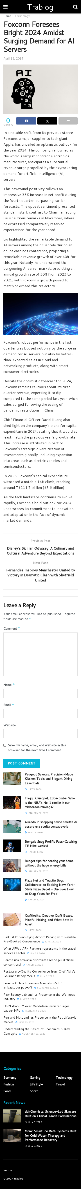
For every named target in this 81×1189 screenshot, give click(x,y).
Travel (60, 1084)
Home (7, 16)
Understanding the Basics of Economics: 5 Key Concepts (36, 1031)
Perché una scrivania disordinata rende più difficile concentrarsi (38, 962)
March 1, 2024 (36, 899)
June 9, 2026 (37, 953)
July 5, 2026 (34, 789)
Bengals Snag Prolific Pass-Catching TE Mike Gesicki (51, 843)
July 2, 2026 (34, 930)
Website (9, 725)
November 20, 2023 (33, 1033)
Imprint (8, 1170)
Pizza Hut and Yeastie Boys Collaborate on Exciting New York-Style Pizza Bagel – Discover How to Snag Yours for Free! (50, 887)
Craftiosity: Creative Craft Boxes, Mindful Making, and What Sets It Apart (49, 919)
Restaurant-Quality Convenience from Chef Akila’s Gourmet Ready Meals (39, 973)
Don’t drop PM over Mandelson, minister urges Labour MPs (36, 1008)
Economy (9, 1077)
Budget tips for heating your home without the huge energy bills (49, 863)
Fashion (8, 1084)
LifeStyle (36, 1084)
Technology (22, 16)
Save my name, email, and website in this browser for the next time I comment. (37, 747)
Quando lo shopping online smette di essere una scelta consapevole (51, 824)
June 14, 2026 (52, 941)
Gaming (35, 1077)
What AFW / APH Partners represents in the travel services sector (39, 950)
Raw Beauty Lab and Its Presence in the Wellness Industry (39, 996)
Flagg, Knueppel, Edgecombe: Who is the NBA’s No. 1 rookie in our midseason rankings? (50, 802)
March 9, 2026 (34, 964)
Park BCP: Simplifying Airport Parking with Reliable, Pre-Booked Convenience (40, 939)
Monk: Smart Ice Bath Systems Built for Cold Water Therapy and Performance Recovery (50, 1135)
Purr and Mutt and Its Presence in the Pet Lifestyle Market (39, 1019)
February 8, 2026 (47, 987)
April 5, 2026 (35, 832)
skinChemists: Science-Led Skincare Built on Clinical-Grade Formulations (50, 1113)
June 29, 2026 (27, 999)
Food (7, 1091)
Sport (34, 1091)
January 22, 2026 (37, 813)
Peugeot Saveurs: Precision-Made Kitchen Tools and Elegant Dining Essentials (49, 778)
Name (9, 685)
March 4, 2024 (36, 851)
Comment (11, 628)
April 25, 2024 (13, 58)
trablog (18, 1178)
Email (8, 705)
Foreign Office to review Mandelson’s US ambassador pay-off (33, 985)
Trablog (40, 7)
